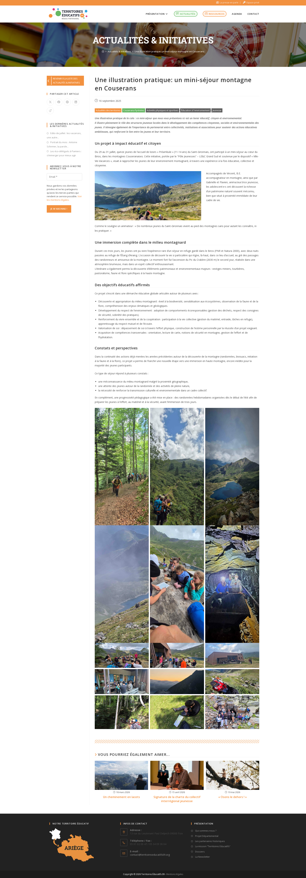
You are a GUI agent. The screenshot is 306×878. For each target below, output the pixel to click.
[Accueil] (103, 51)
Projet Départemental (206, 836)
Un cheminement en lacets (121, 797)
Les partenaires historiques (210, 841)
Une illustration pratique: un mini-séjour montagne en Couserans (169, 51)
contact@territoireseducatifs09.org (150, 854)
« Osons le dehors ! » (232, 797)
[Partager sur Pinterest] (67, 102)
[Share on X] (50, 102)
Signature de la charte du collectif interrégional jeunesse (177, 799)
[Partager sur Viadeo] (50, 110)
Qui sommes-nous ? (205, 830)
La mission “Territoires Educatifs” (212, 846)
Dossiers (200, 851)
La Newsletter (202, 856)
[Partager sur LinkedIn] (75, 102)
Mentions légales (174, 874)
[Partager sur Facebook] (58, 102)
